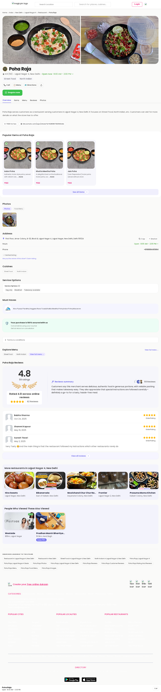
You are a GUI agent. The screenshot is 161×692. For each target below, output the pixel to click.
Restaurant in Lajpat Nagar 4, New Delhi (19, 558)
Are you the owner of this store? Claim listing (19, 259)
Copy (143, 239)
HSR (57, 626)
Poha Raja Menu (10, 568)
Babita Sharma (22, 415)
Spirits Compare (63, 656)
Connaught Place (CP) (90, 642)
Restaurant (42, 12)
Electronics (80, 594)
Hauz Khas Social (135, 646)
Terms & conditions (16, 340)
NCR (33, 632)
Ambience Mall (86, 629)
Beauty (40, 594)
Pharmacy (100, 594)
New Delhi (19, 12)
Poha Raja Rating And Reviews (140, 563)
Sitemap (93, 656)
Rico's (130, 642)
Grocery (60, 594)
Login (137, 4)
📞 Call (7, 85)
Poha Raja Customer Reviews (113, 563)
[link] (18, 163)
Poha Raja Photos (40, 563)
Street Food (8, 271)
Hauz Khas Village (63, 646)
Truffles (108, 622)
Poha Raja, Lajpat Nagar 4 (140, 558)
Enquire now (14, 92)
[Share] (41, 85)
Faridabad (36, 629)
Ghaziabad (12, 629)
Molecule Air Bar (111, 632)
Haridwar (35, 646)
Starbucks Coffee (112, 639)
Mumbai (35, 636)
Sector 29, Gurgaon (88, 626)
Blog (44, 656)
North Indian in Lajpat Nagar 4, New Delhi (110, 558)
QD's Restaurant (112, 646)
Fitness (69, 594)
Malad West (61, 642)
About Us (25, 656)
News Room (15, 656)
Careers (74, 660)
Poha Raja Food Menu (29, 568)
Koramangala (62, 622)
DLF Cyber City (62, 629)
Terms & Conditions (80, 656)
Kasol (10, 646)
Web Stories (85, 660)
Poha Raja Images (49, 568)
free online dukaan (37, 584)
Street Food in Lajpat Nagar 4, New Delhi (75, 558)
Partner (110, 656)
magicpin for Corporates (133, 656)
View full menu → (151, 350)
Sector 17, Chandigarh (89, 632)
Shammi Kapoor (22, 426)
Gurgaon (35, 622)
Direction (154, 239)
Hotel (90, 594)
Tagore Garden (86, 646)
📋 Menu (17, 85)
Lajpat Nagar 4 (30, 12)
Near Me (51, 656)
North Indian (21, 271)
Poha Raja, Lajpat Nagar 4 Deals (16, 563)
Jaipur (10, 632)
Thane (34, 639)
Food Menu (18, 209)
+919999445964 (151, 249)
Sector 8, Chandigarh (65, 632)
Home (5, 12)
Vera (147, 656)
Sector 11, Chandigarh (65, 636)
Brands (118, 656)
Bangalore (12, 626)
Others (123, 671)
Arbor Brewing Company (115, 626)
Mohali (11, 636)
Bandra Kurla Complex (66, 639)
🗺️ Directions (30, 85)
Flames (131, 629)
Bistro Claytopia (135, 622)
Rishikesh (12, 642)
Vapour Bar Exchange (114, 636)
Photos (7, 209)
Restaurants (29, 594)
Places (102, 656)
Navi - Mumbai (14, 639)
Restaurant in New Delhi (47, 558)
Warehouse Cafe (135, 632)
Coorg (34, 642)
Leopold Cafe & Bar (136, 639)
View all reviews (78, 456)
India (11, 12)
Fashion (50, 594)
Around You (36, 656)
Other (110, 594)
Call (155, 688)
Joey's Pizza (110, 642)
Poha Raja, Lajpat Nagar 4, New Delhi (65, 563)
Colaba (83, 639)
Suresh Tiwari (21, 437)
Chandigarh (37, 626)
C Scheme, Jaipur (87, 636)
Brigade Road (85, 622)
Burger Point (133, 626)
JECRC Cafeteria (135, 636)
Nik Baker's (109, 629)
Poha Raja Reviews (90, 563)
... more (20, 177)
